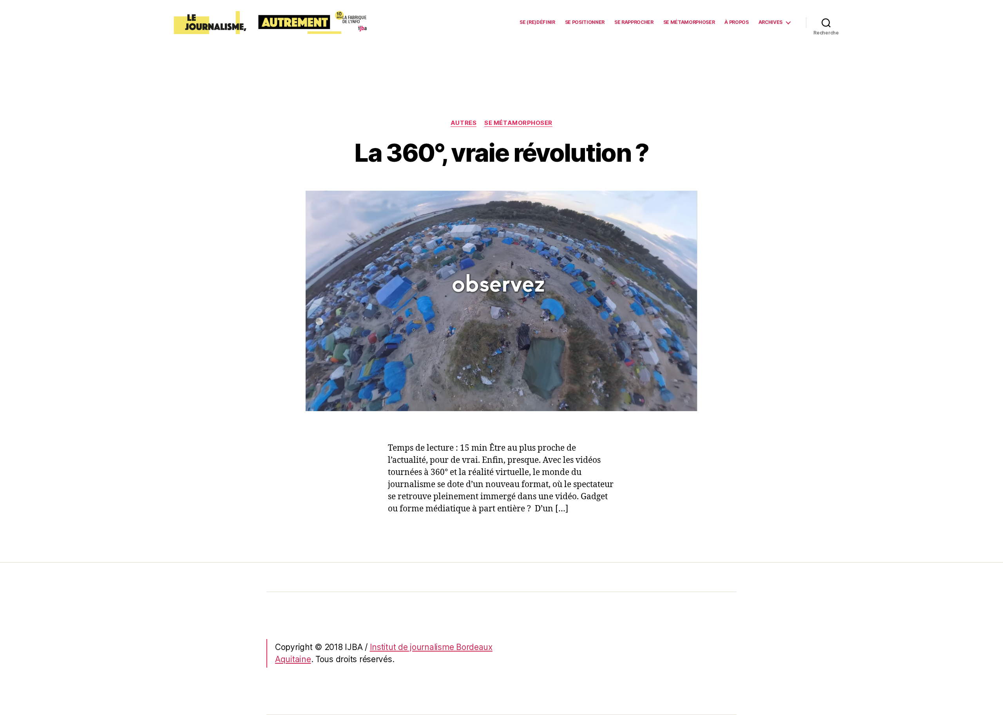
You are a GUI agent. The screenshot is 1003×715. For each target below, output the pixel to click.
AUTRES (463, 122)
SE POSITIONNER (585, 22)
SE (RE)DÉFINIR (537, 22)
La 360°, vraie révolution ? (501, 152)
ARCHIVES (770, 22)
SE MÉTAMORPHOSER (689, 22)
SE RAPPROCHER (634, 22)
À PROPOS (736, 22)
